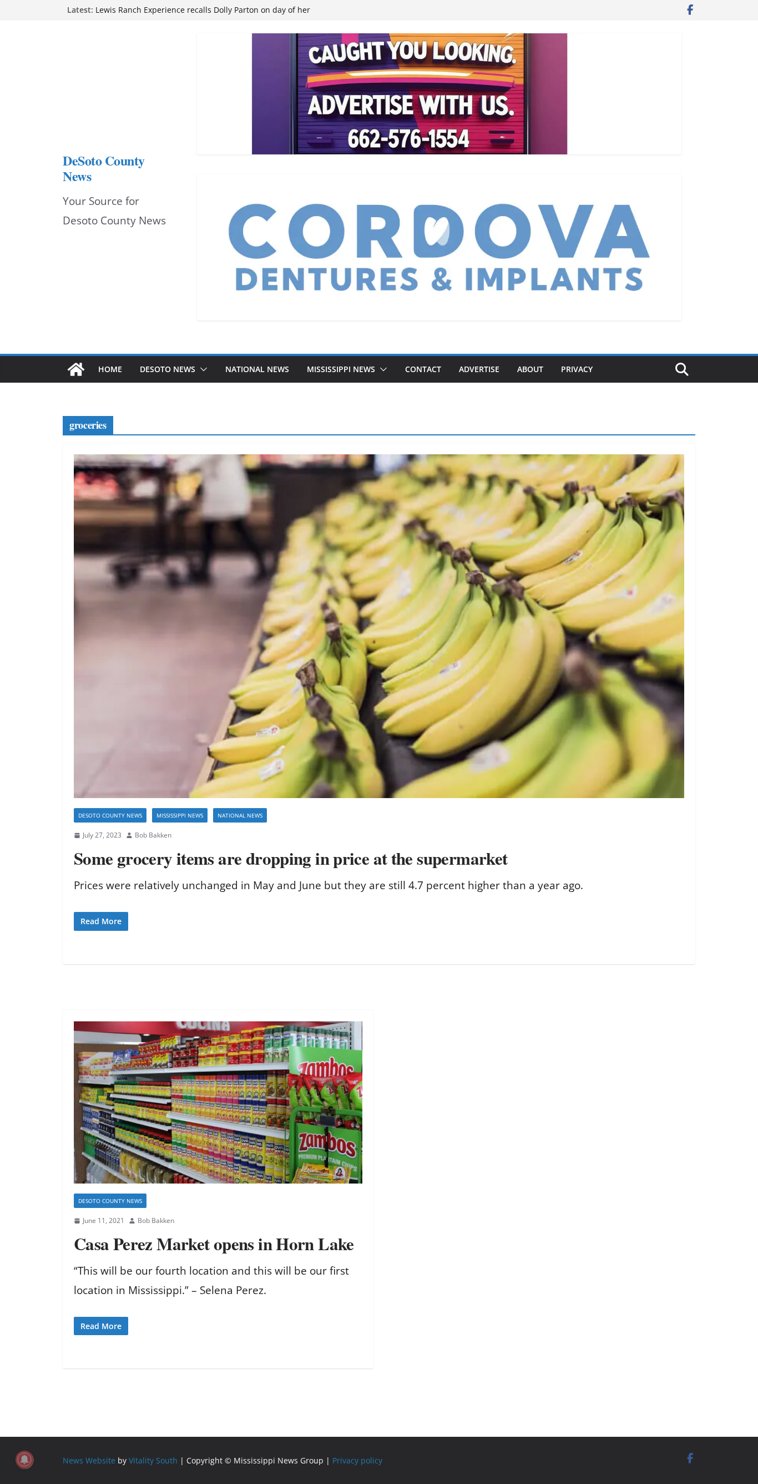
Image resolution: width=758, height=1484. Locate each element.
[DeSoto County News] (76, 369)
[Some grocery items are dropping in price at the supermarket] (379, 626)
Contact (423, 369)
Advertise (479, 369)
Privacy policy (357, 1460)
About (530, 369)
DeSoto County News (104, 168)
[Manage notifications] (24, 1459)
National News (257, 369)
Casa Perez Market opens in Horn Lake (214, 1243)
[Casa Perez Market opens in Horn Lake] (218, 1102)
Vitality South (153, 1460)
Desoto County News (110, 815)
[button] (201, 369)
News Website (89, 1460)
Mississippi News (341, 369)
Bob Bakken (153, 835)
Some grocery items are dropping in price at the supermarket (290, 858)
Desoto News (167, 369)
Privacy (577, 369)
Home (110, 369)
